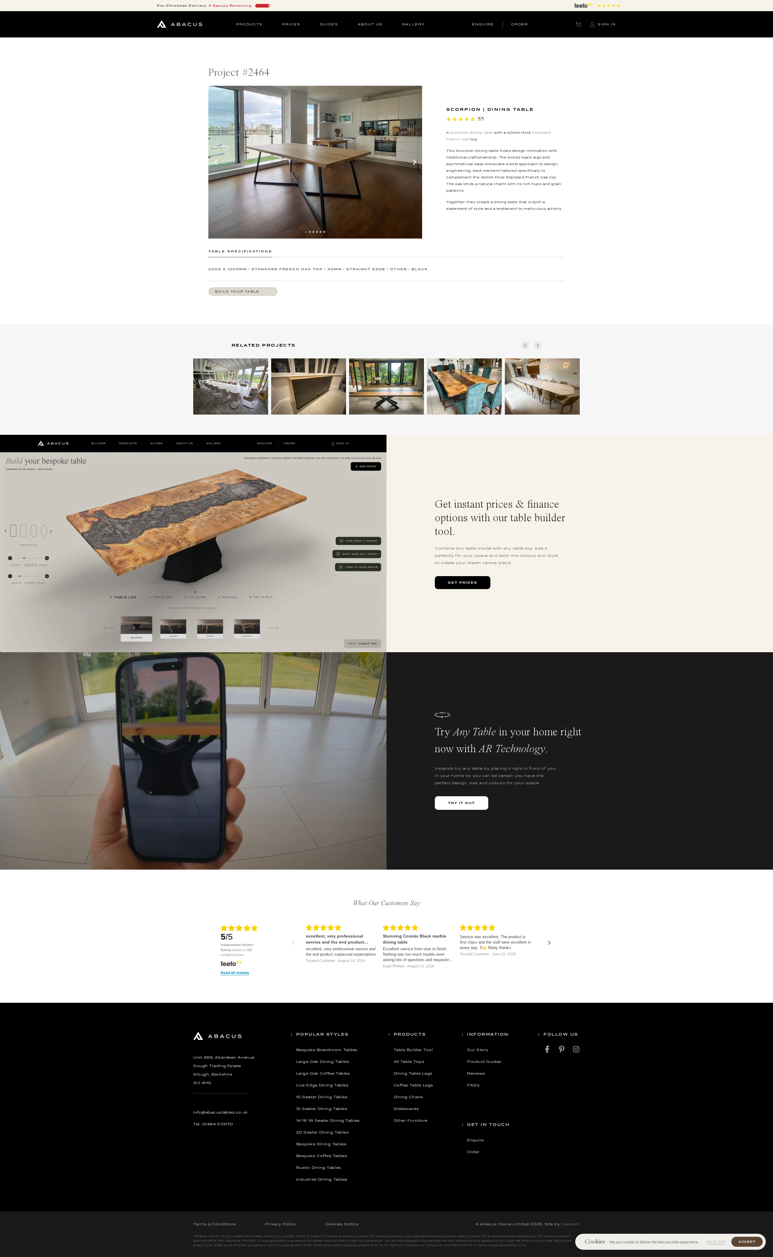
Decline (716, 1241)
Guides (329, 24)
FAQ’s (473, 1085)
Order (473, 1152)
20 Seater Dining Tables (322, 1132)
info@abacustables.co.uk (220, 1112)
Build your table (237, 291)
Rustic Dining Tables (318, 1168)
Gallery (413, 24)
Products (249, 24)
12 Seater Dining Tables (322, 1109)
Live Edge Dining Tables (322, 1085)
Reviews (476, 1073)
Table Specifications (240, 251)
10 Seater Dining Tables (322, 1097)
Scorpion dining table (471, 132)
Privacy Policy (280, 1224)
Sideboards (406, 1109)
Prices (291, 24)
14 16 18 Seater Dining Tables (328, 1120)
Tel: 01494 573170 (213, 1124)
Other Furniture (411, 1120)
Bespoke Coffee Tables (321, 1156)
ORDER (519, 24)
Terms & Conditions (214, 1224)
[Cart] (578, 24)
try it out (461, 803)
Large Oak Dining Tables (323, 1062)
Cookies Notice (342, 1224)
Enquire (475, 1140)
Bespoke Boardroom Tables (327, 1050)
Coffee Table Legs (413, 1085)
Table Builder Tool (413, 1050)
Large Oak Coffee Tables (323, 1073)
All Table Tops (409, 1062)
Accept (747, 1241)
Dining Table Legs (413, 1073)
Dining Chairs (408, 1097)
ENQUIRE (483, 24)
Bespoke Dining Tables (321, 1144)
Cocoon (570, 1224)
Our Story (478, 1050)
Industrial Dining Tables (322, 1179)
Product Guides (484, 1062)
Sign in (607, 24)
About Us (370, 24)
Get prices (462, 582)
